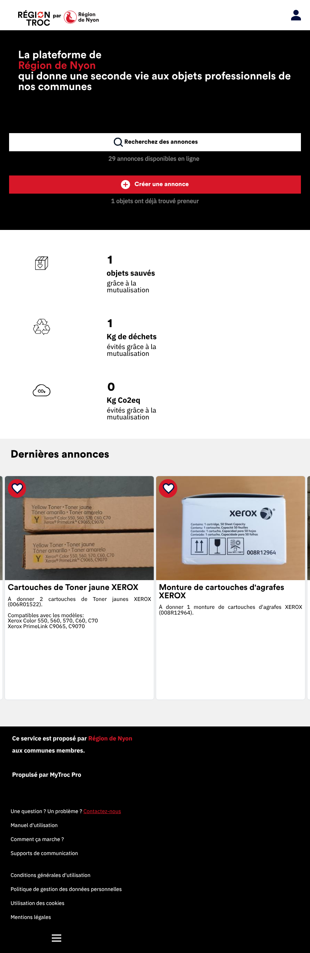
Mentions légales (31, 917)
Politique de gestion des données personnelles (66, 889)
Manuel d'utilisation (34, 825)
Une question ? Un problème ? (66, 811)
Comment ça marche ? (37, 839)
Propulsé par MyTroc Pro (46, 775)
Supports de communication (44, 853)
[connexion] (294, 15)
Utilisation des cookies (37, 903)
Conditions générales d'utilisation (50, 875)
